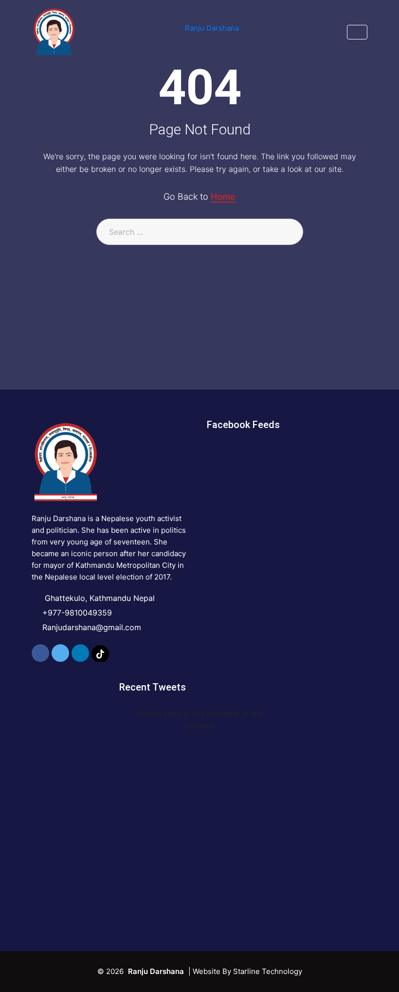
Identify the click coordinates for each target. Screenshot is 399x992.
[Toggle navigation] (357, 32)
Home (223, 196)
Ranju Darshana (212, 28)
